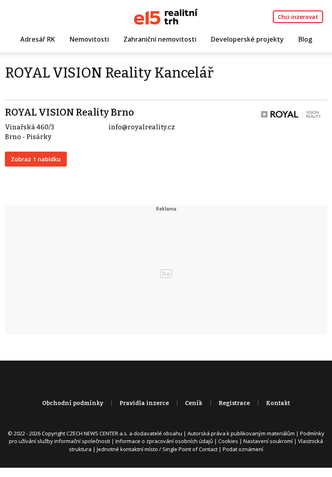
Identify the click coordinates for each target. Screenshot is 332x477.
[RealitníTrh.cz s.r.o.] (166, 16)
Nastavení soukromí (268, 441)
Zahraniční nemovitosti (159, 39)
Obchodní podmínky (72, 403)
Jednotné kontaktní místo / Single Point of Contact (157, 449)
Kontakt (278, 403)
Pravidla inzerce (144, 403)
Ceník (193, 403)
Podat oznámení (243, 449)
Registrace (234, 403)
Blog (305, 39)
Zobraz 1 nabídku (36, 159)
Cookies (228, 441)
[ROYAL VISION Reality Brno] (290, 114)
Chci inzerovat (298, 17)
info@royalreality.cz (142, 127)
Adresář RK (37, 39)
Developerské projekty (247, 39)
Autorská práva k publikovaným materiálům (241, 433)
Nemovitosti (89, 39)
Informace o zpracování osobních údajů (164, 441)
